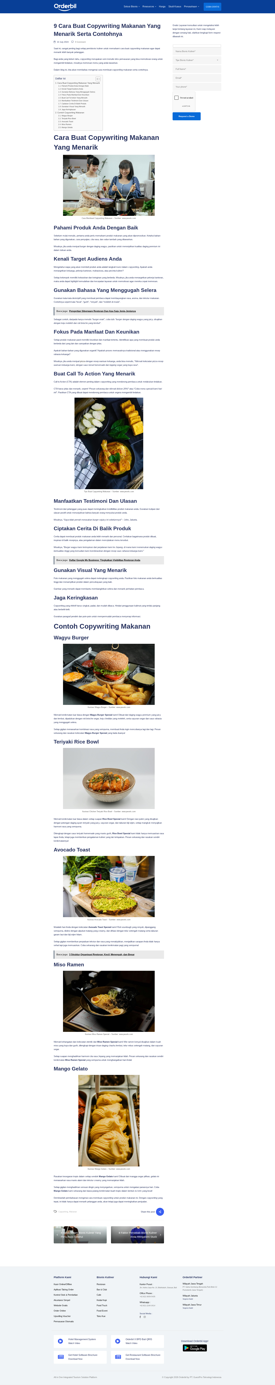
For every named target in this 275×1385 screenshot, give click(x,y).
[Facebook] (140, 1317)
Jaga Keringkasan (69, 110)
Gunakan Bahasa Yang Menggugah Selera (78, 92)
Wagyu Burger (67, 116)
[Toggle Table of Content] (96, 79)
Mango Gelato (67, 127)
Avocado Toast (67, 122)
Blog (57, 19)
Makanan (73, 1212)
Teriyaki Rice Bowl (69, 119)
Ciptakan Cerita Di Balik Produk (74, 104)
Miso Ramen (66, 124)
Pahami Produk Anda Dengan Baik (75, 86)
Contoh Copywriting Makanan (70, 113)
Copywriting (63, 1212)
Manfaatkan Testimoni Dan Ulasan (75, 101)
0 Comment (80, 42)
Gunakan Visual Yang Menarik (73, 107)
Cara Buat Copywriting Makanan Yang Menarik (78, 83)
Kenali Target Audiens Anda (72, 89)
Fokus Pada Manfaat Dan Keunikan (75, 95)
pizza (82, 361)
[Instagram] (145, 1317)
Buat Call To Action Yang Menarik (74, 98)
